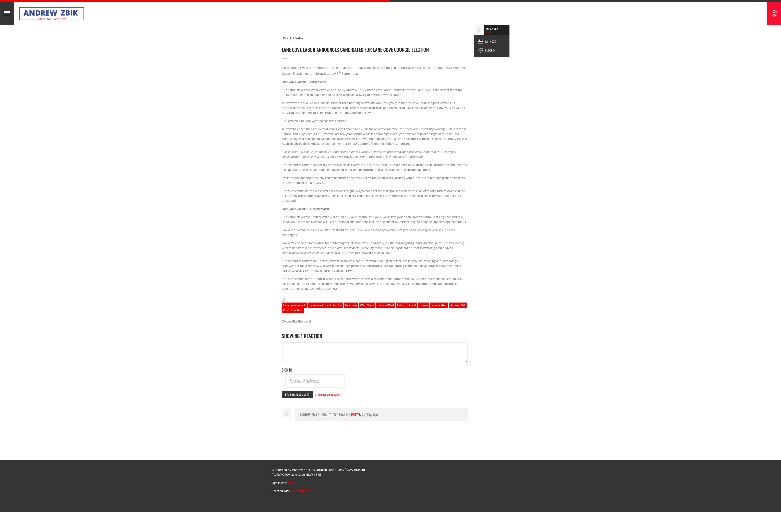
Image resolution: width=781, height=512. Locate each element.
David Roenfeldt (293, 310)
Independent (439, 305)
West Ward (367, 305)
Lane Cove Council (294, 305)
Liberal (412, 305)
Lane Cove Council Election (325, 305)
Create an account (329, 394)
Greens (423, 305)
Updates (298, 37)
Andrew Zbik (458, 305)
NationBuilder (300, 491)
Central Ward (385, 305)
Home (285, 37)
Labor (400, 305)
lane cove (351, 305)
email (291, 483)
